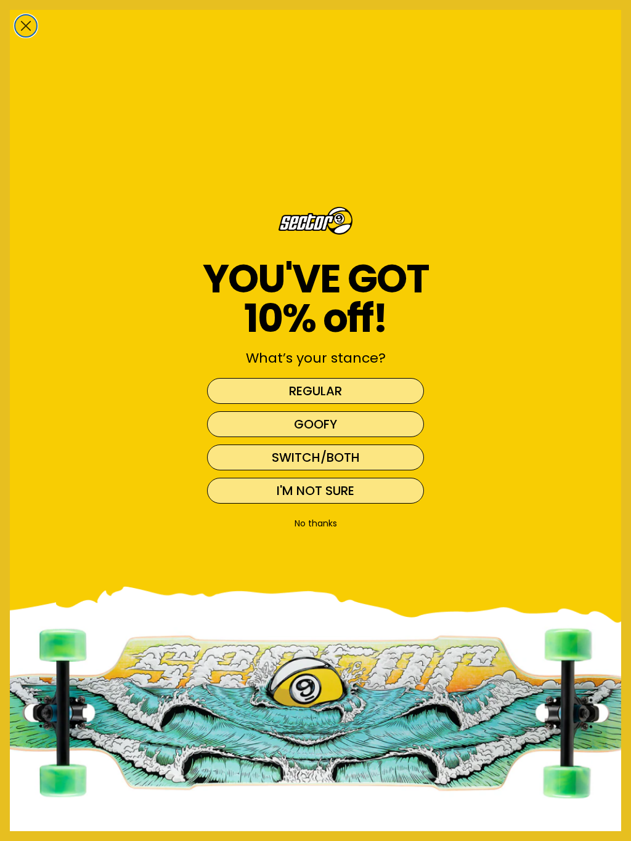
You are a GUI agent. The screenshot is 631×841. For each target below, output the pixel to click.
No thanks (316, 523)
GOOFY (315, 424)
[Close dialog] (26, 26)
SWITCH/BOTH (316, 457)
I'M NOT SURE (315, 490)
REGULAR (315, 391)
